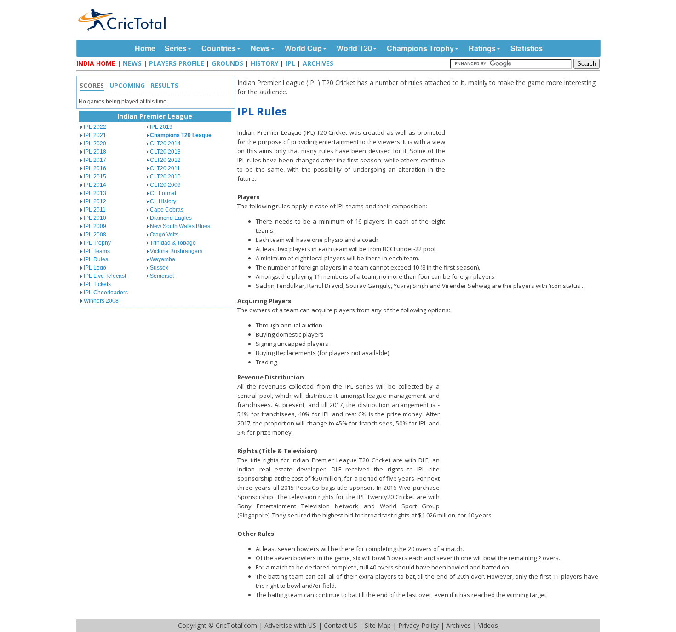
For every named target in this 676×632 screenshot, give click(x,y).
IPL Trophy (97, 243)
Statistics (526, 48)
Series (176, 48)
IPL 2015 (95, 176)
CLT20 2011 (165, 168)
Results (164, 85)
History (264, 63)
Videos (488, 625)
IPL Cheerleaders (106, 292)
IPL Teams (97, 251)
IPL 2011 (95, 210)
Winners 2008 (101, 301)
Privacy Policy (418, 625)
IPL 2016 (95, 168)
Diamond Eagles (171, 218)
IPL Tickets (97, 284)
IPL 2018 (95, 152)
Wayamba (162, 259)
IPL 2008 (95, 234)
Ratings (482, 48)
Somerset (162, 276)
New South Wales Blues (180, 226)
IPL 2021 (95, 135)
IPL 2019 (161, 127)
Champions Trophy (420, 48)
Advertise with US (290, 625)
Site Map (378, 625)
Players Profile (176, 63)
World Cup (303, 48)
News (260, 48)
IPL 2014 (95, 185)
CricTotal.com (236, 625)
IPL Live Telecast (105, 276)
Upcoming (127, 85)
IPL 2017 (95, 160)
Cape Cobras (166, 210)
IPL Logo (95, 267)
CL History (163, 201)
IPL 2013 (95, 193)
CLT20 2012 (165, 160)
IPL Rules (96, 259)
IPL (290, 63)
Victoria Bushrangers (176, 251)
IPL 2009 (95, 226)
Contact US (340, 625)
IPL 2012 (95, 201)
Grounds (227, 63)
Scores (92, 85)
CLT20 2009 (165, 185)
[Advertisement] (524, 193)
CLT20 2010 (165, 176)
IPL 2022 (95, 127)
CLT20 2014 (165, 143)
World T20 (354, 48)
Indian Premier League (154, 116)
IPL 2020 (95, 143)
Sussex (159, 267)
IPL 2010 (95, 218)
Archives (318, 63)
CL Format (163, 193)
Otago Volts (164, 234)
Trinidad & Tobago (173, 243)
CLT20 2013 (165, 152)
